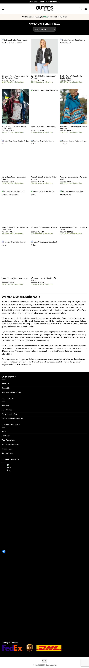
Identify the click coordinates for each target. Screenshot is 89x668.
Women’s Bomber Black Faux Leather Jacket (73, 229)
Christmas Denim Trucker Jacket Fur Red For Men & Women (15, 77)
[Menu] (3, 9)
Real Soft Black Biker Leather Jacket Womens (43, 178)
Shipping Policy (7, 453)
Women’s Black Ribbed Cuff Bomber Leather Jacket (15, 229)
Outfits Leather (10, 302)
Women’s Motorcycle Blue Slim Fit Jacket (43, 279)
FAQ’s (4, 431)
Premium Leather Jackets (11, 392)
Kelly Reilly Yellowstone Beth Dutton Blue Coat (73, 127)
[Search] (80, 8)
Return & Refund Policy (10, 444)
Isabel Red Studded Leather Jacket (43, 127)
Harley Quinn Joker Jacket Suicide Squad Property (14, 127)
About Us (5, 384)
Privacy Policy (7, 449)
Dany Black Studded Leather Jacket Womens (43, 77)
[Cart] (86, 8)
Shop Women (7, 410)
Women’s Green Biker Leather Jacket (15, 278)
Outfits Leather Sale (9, 414)
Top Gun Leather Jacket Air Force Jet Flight (73, 178)
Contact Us (6, 388)
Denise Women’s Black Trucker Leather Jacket (71, 77)
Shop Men (5, 405)
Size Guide (6, 436)
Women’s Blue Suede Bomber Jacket (44, 228)
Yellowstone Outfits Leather (12, 418)
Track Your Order (8, 440)
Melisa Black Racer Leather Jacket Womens (14, 178)
